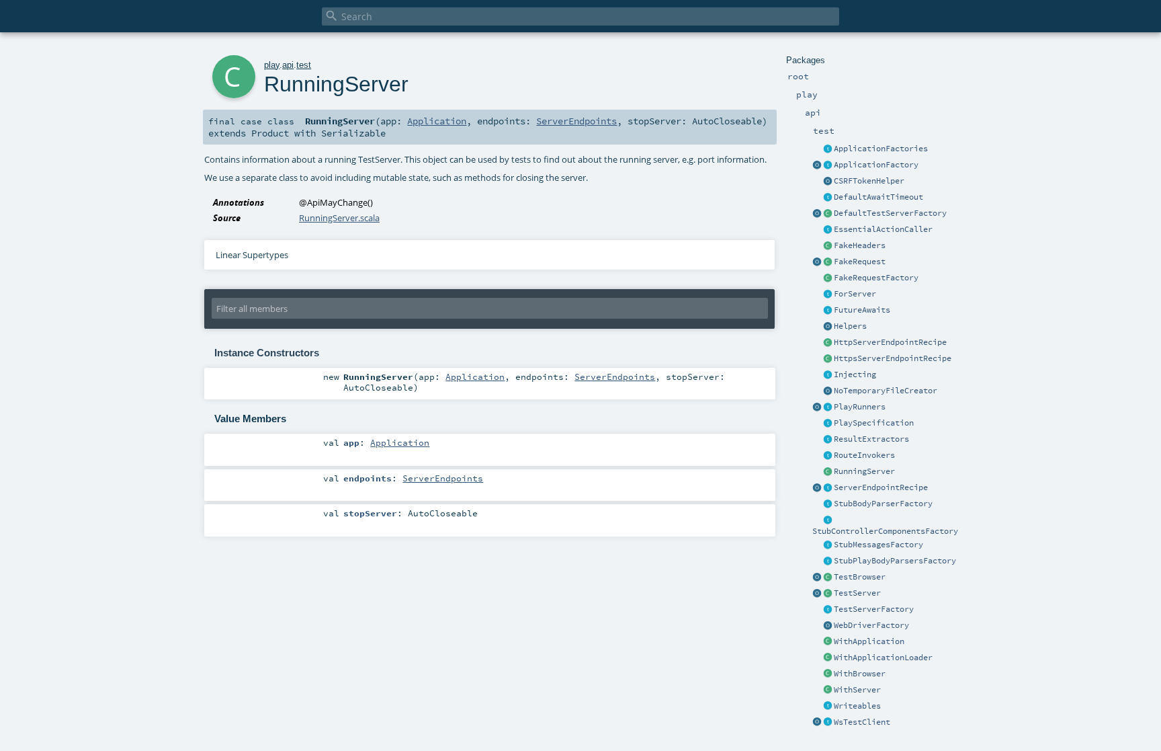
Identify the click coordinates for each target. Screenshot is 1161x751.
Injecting (855, 374)
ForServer (855, 294)
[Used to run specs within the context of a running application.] (827, 642)
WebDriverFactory (871, 625)
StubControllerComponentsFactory (885, 531)
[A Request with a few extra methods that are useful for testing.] (827, 262)
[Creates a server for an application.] (827, 609)
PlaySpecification (874, 423)
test (303, 65)
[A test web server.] (827, 593)
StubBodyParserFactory (883, 503)
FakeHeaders (860, 245)
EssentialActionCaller (883, 229)
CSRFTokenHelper (869, 181)
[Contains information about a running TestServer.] (827, 472)
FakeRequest (860, 261)
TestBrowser (860, 577)
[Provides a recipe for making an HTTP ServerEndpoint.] (827, 343)
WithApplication (869, 641)
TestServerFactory (874, 609)
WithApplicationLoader (883, 657)
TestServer (857, 593)
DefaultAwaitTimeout (878, 197)
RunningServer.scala (339, 218)
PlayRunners (860, 406)
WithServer (857, 690)
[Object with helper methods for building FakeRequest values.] (817, 262)
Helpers (850, 326)
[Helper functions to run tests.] (827, 407)
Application (436, 121)
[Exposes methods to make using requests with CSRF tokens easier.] (827, 181)
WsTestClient (862, 722)
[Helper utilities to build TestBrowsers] (817, 577)
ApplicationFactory (876, 164)
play (272, 65)
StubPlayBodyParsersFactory (895, 560)
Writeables (857, 706)
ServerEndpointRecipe (881, 487)
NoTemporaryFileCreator (885, 390)
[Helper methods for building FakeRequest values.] (827, 278)
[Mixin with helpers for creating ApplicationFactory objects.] (827, 149)
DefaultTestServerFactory (890, 213)
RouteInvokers (864, 455)
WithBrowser (860, 673)
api (288, 65)
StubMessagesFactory (878, 544)
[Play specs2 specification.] (827, 423)
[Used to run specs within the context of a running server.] (827, 690)
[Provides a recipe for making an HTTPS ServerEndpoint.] (827, 359)
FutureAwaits (862, 310)
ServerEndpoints (576, 121)
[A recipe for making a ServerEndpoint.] (827, 488)
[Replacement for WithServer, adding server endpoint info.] (827, 294)
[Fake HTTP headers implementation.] (827, 246)
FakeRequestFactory (876, 277)
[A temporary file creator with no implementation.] (827, 391)
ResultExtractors (871, 439)
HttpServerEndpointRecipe (890, 342)
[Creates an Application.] (827, 165)
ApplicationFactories (881, 148)
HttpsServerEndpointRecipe (892, 358)
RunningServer (864, 471)
